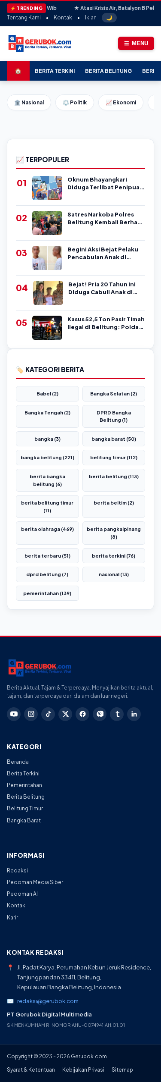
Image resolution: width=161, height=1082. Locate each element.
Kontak (63, 17)
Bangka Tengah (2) (47, 412)
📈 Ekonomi (121, 102)
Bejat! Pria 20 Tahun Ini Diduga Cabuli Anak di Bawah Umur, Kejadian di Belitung (104, 288)
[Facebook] (82, 714)
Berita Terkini (55, 71)
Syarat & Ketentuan (31, 1069)
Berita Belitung (108, 71)
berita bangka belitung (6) (47, 480)
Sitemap (122, 1069)
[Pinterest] (99, 714)
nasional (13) (114, 574)
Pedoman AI (22, 894)
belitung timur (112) (113, 457)
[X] (65, 714)
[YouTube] (14, 714)
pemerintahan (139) (47, 593)
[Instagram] (31, 714)
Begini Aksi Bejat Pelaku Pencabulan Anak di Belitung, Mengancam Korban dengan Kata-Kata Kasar (102, 253)
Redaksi (17, 870)
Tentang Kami (24, 17)
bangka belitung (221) (47, 457)
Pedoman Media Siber (35, 882)
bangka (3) (47, 439)
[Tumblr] (117, 714)
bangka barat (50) (113, 439)
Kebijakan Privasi (83, 1069)
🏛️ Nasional (29, 102)
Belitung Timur (25, 808)
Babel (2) (47, 393)
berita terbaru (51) (47, 555)
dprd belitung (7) (47, 574)
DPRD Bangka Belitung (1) (114, 416)
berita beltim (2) (114, 502)
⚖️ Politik (75, 102)
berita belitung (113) (114, 476)
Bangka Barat (24, 820)
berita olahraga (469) (47, 529)
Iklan (91, 17)
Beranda (18, 762)
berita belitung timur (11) (47, 506)
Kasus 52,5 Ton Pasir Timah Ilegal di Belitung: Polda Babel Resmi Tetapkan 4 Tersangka (106, 323)
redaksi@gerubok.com (48, 1000)
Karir (12, 917)
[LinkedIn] (134, 714)
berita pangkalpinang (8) (114, 532)
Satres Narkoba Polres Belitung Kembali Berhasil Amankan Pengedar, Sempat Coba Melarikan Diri (105, 218)
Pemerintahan (24, 785)
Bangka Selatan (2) (113, 393)
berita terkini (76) (113, 555)
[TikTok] (48, 714)
